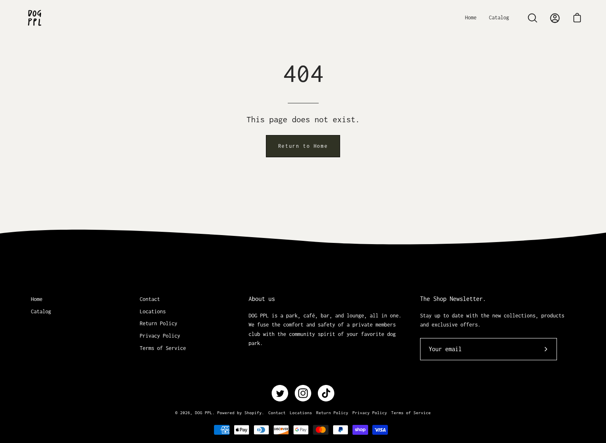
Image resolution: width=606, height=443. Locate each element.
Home (36, 299)
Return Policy (158, 323)
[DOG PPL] (35, 18)
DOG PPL (203, 412)
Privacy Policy (160, 336)
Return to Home (303, 146)
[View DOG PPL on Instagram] (303, 393)
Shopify (253, 412)
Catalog (41, 311)
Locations (153, 311)
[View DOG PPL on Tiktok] (326, 393)
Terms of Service (163, 348)
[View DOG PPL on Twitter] (280, 393)
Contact (150, 299)
